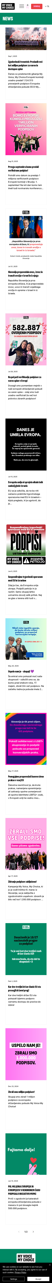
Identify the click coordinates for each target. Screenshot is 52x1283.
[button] (27, 6)
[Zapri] (48, 1266)
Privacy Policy (20, 1272)
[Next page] (33, 1231)
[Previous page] (18, 1231)
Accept (38, 1279)
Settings (13, 1279)
